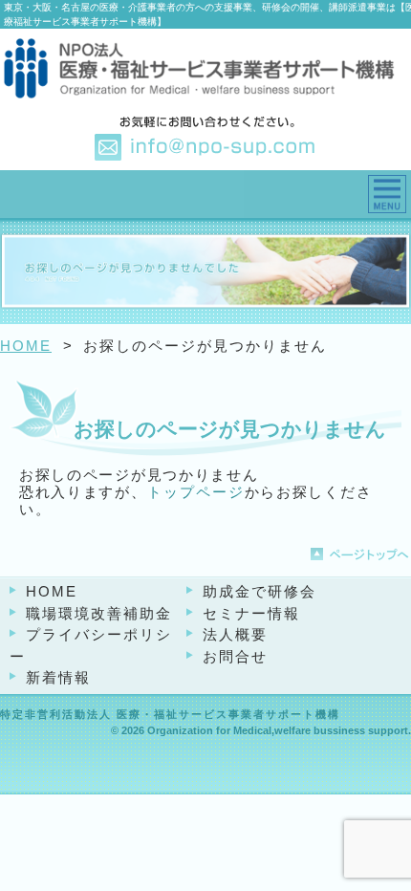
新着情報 (58, 677)
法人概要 (235, 634)
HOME (26, 345)
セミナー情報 (251, 613)
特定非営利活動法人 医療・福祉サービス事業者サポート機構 (170, 714)
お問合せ (235, 656)
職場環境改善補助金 (99, 613)
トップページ (196, 492)
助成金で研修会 (259, 591)
